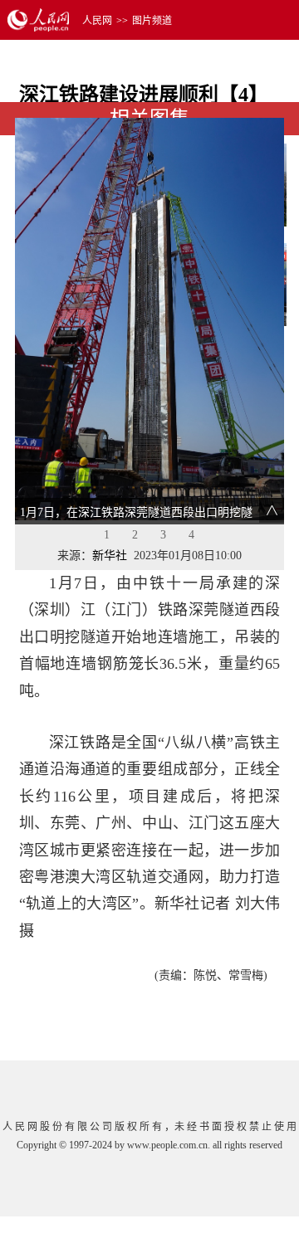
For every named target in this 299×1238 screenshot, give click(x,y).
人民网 (97, 21)
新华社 (109, 555)
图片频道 (152, 21)
